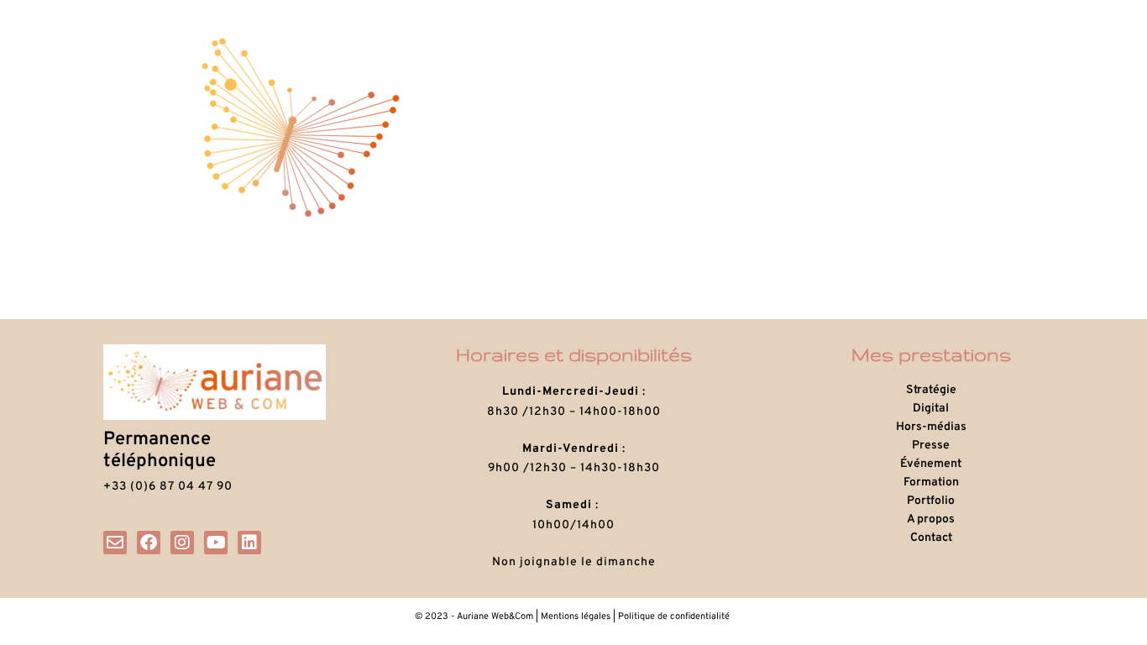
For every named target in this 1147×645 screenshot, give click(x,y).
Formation (931, 482)
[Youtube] (216, 542)
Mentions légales (575, 616)
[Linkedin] (249, 542)
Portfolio (931, 501)
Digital (931, 408)
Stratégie (931, 390)
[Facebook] (148, 542)
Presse (931, 445)
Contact (931, 538)
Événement (930, 464)
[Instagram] (182, 542)
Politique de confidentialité (675, 616)
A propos (931, 519)
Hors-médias (931, 427)
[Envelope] (115, 542)
